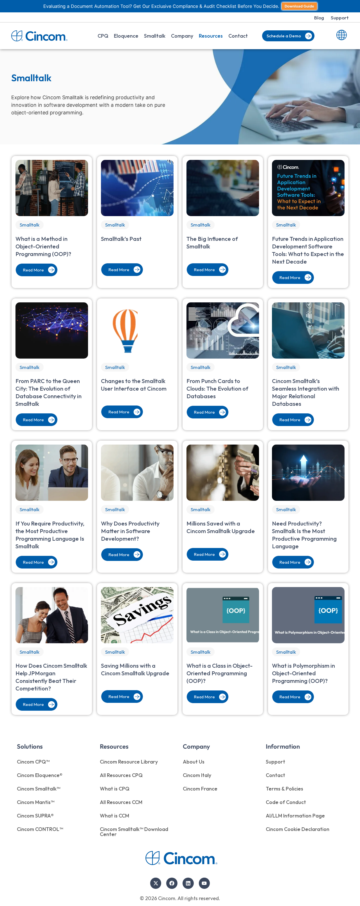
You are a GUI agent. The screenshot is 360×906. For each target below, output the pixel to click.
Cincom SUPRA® (35, 815)
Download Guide (299, 6)
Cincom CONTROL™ (40, 829)
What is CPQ (114, 788)
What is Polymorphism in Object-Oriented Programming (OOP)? (303, 673)
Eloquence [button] (126, 36)
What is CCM (114, 815)
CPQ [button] (103, 36)
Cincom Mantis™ (35, 802)
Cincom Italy (197, 775)
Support (340, 18)
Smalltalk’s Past (121, 238)
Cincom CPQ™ (33, 761)
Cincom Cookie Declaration (297, 829)
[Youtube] (204, 883)
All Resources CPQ (121, 775)
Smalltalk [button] (154, 36)
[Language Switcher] (341, 36)
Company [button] (182, 36)
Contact (238, 36)
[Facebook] (171, 883)
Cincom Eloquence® (39, 775)
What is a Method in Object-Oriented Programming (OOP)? (43, 246)
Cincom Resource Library (129, 761)
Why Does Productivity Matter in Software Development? (130, 531)
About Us (193, 761)
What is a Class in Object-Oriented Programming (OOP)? (219, 673)
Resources (211, 36)
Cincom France (200, 788)
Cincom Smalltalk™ (38, 788)
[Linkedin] (188, 883)
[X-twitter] (155, 883)
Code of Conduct (286, 802)
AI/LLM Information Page (295, 815)
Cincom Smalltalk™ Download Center (134, 831)
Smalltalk (29, 225)
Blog (319, 18)
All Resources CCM (121, 802)
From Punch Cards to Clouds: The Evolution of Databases (217, 388)
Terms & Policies (284, 788)
